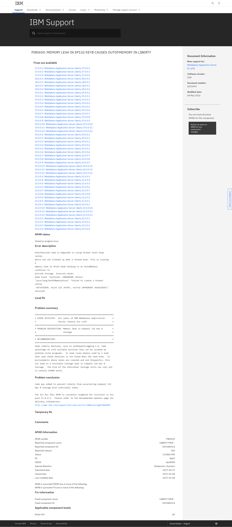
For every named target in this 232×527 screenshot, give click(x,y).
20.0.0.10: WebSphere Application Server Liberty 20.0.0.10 (64, 166)
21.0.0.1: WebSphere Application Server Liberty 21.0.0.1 (62, 201)
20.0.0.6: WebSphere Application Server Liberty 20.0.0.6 (62, 152)
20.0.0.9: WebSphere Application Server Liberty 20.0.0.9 (62, 162)
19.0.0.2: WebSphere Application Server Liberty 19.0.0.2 (62, 96)
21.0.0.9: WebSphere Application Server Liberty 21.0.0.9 (62, 197)
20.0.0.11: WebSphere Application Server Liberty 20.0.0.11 (64, 169)
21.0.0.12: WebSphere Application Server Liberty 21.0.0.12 (64, 215)
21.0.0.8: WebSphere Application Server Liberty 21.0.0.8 (62, 194)
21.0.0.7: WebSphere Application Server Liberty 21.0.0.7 (62, 190)
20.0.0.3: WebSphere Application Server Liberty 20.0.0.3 (62, 141)
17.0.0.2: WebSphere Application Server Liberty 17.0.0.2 (62, 68)
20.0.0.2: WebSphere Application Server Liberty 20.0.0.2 (62, 138)
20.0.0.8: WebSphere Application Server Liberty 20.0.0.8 (62, 159)
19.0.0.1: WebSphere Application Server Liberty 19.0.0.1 (62, 92)
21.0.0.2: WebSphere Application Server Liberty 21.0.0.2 (62, 204)
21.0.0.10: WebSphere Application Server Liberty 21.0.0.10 (64, 208)
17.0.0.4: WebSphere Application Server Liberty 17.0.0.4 (62, 75)
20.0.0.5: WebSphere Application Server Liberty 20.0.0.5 (62, 148)
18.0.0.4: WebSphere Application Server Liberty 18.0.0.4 (62, 89)
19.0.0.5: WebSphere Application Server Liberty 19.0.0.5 (62, 106)
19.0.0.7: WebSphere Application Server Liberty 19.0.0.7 (62, 113)
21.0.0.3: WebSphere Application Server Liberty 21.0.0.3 (62, 176)
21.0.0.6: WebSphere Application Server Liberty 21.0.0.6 (62, 187)
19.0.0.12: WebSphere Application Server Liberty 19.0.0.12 (64, 131)
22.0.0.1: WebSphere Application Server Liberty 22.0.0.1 (62, 218)
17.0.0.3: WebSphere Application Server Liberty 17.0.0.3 (62, 71)
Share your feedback (230, 199)
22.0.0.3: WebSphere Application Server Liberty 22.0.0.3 (62, 225)
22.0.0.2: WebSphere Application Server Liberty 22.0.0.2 (62, 222)
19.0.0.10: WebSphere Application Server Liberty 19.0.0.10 (64, 124)
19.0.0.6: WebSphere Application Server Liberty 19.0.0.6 (62, 110)
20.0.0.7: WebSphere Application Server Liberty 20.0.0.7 (62, 155)
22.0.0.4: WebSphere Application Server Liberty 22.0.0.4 (62, 228)
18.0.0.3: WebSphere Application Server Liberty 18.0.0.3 (62, 85)
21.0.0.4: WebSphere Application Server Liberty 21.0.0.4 (62, 180)
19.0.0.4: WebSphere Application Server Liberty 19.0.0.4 (62, 103)
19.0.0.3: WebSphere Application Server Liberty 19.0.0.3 (62, 99)
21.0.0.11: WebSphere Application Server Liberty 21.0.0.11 (64, 211)
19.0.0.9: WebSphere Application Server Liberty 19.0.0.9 (62, 120)
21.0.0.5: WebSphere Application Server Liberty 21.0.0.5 (62, 183)
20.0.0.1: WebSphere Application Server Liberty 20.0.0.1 (62, 134)
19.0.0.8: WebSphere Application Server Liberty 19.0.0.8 (62, 117)
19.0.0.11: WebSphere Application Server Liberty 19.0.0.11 (64, 127)
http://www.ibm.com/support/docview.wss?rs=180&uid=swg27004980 (72, 405)
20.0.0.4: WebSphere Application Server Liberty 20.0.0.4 (62, 145)
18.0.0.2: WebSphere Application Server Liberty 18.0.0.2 (62, 82)
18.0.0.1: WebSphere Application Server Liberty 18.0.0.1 (62, 78)
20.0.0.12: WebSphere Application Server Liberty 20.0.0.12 (64, 173)
